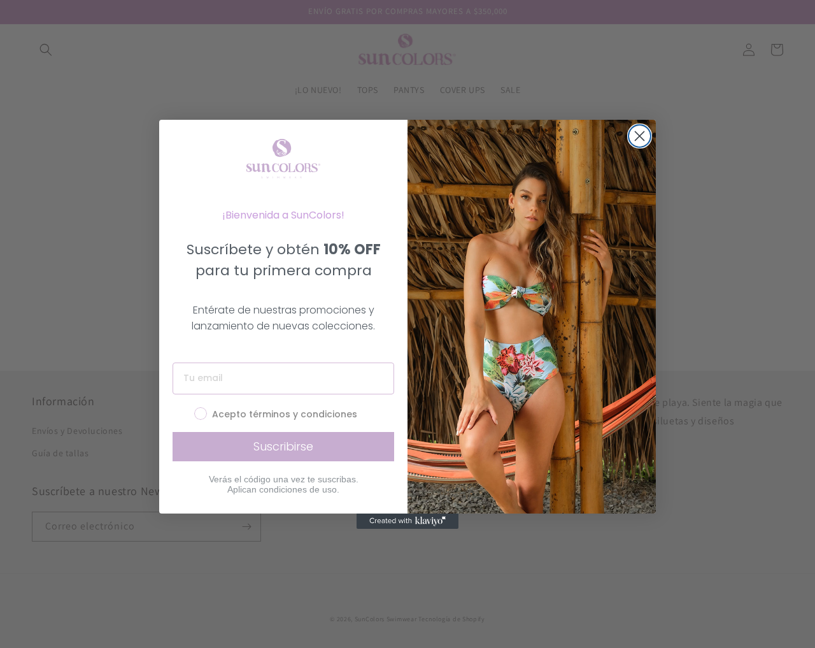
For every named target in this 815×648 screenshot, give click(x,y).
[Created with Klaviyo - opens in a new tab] (407, 521)
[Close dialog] (639, 136)
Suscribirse (283, 446)
